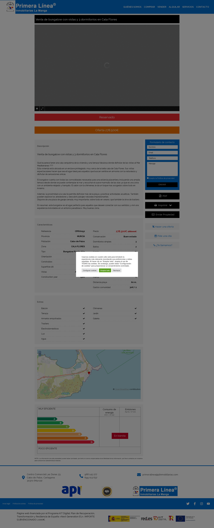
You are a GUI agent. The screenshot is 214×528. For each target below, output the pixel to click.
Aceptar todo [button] (105, 270)
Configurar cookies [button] (89, 270)
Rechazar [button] (116, 270)
